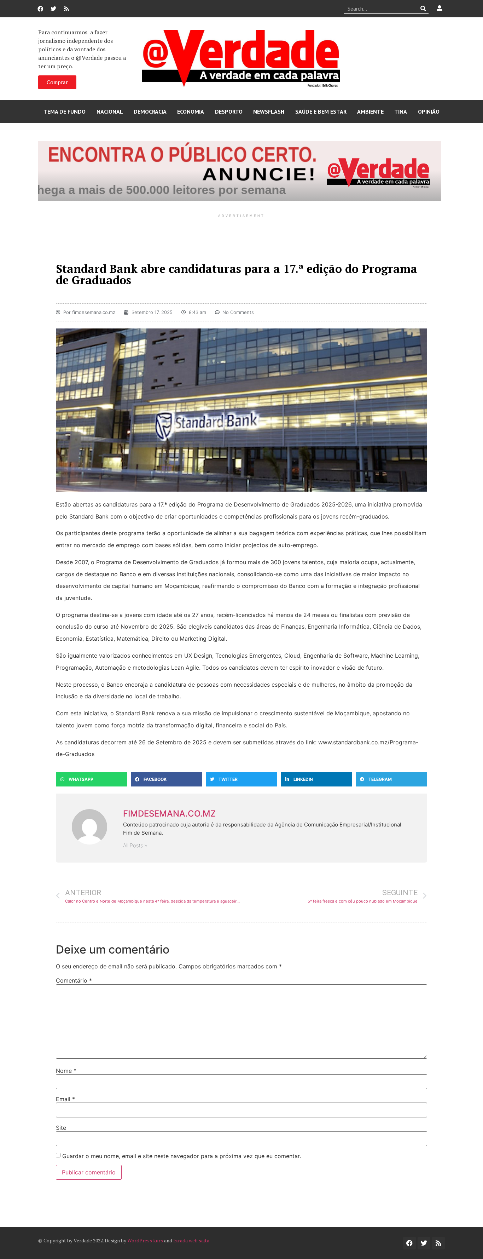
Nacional (110, 111)
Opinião (429, 111)
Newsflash (268, 111)
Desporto (229, 111)
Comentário (74, 980)
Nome (66, 1071)
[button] (91, 779)
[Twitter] (53, 9)
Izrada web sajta (191, 1240)
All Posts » (135, 845)
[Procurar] (423, 8)
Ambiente (370, 111)
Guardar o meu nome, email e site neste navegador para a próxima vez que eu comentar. (181, 1156)
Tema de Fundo (64, 111)
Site (61, 1128)
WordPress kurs (145, 1240)
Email (65, 1099)
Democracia (150, 111)
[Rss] (66, 9)
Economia (190, 111)
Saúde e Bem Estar (321, 111)
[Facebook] (40, 9)
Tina (400, 111)
